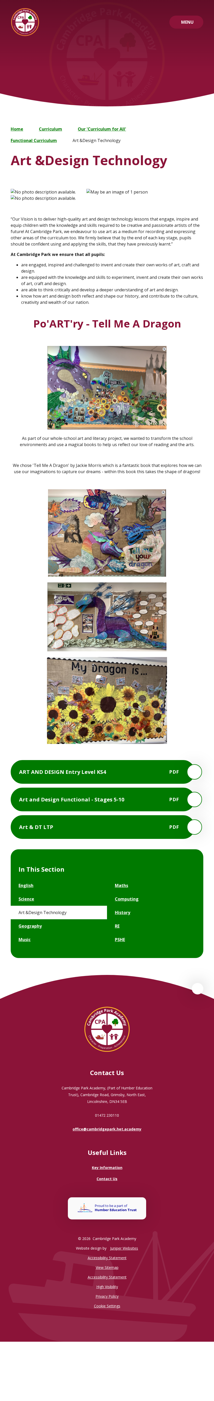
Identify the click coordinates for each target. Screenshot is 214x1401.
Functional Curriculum (34, 140)
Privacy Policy (107, 1296)
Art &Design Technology (97, 140)
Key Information (107, 1167)
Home (17, 129)
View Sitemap (107, 1267)
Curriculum (50, 129)
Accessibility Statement (107, 1257)
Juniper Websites (124, 1248)
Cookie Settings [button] (107, 1305)
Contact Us (107, 1178)
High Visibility (107, 1286)
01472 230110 (107, 1115)
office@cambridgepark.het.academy (107, 1129)
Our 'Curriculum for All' (102, 129)
